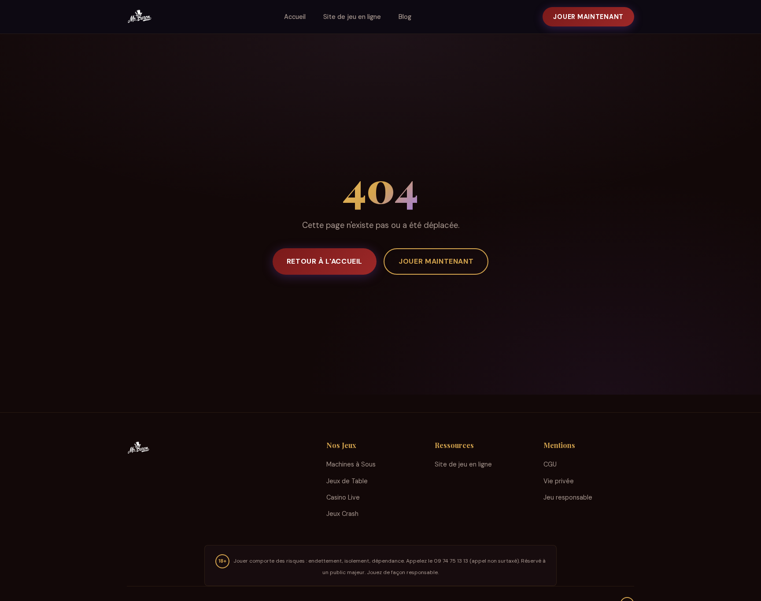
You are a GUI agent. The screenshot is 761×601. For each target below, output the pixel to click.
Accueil (295, 17)
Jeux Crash (342, 514)
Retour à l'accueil (325, 261)
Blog (405, 17)
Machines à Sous (351, 464)
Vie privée (558, 481)
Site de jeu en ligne (352, 17)
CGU (550, 464)
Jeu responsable (567, 497)
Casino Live (343, 497)
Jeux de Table (347, 481)
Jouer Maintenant (588, 17)
